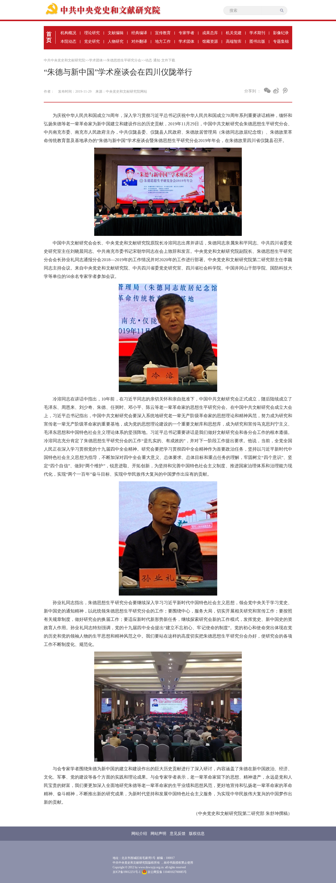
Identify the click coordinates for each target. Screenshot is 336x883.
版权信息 (197, 833)
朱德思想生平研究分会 (124, 60)
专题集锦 (281, 41)
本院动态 (68, 41)
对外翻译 (139, 41)
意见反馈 (177, 833)
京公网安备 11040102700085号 (167, 872)
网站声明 (158, 833)
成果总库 (210, 33)
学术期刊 (257, 33)
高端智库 (234, 41)
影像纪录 (281, 33)
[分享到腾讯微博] (285, 91)
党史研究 (92, 41)
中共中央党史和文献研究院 (64, 60)
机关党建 (234, 33)
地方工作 (163, 41)
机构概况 (68, 33)
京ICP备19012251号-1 (126, 872)
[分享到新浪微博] (276, 91)
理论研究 (92, 33)
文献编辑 (115, 33)
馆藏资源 (210, 41)
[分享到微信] (267, 90)
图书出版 (257, 41)
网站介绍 (139, 833)
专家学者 (186, 33)
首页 (49, 37)
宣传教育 (163, 33)
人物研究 (115, 41)
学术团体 (186, 41)
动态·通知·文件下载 (160, 60)
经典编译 (139, 33)
